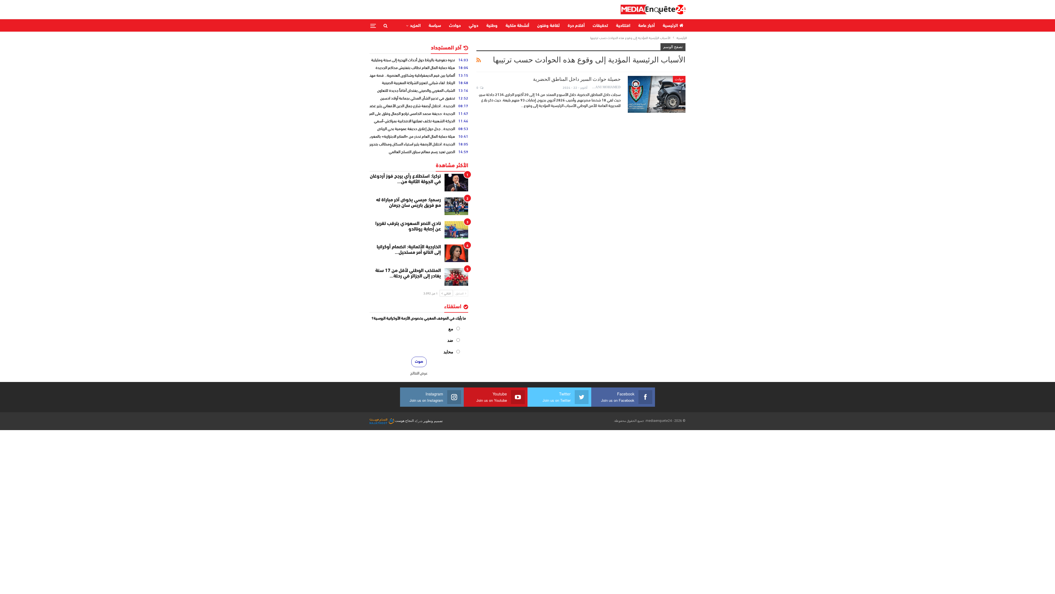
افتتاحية (623, 26)
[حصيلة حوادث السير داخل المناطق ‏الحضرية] (656, 94)
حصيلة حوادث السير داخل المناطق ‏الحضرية (577, 79)
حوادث (455, 26)
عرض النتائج (418, 372)
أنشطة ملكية (517, 26)
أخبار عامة (646, 26)
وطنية (492, 26)
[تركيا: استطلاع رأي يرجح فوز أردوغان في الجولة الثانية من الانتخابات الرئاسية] (456, 182)
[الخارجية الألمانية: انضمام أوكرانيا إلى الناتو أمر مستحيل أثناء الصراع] (456, 253)
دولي (473, 26)
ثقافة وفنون (548, 26)
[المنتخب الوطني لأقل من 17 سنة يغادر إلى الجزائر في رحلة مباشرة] (456, 277)
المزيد (415, 26)
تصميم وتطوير (433, 421)
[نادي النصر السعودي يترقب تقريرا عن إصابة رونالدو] (456, 230)
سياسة (435, 26)
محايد (448, 352)
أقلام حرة (576, 26)
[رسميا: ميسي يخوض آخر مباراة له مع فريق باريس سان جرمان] (456, 206)
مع (450, 328)
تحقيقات (600, 26)
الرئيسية (670, 26)
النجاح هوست (404, 421)
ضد (450, 340)
